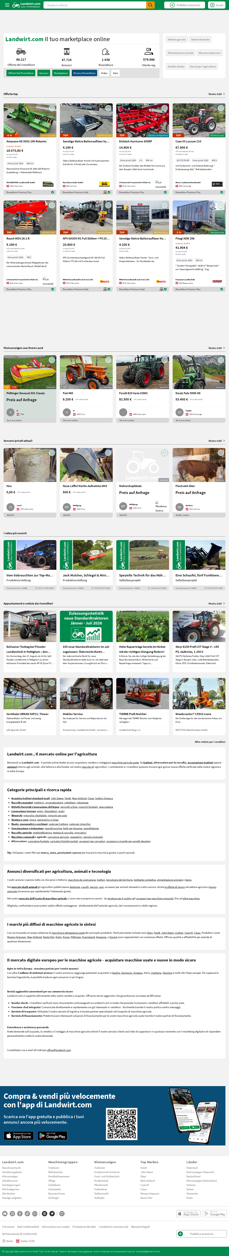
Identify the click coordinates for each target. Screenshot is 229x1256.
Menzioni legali (140, 1227)
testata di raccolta (63, 832)
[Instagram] (12, 1213)
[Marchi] (52, 1213)
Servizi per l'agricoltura (203, 66)
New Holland (79, 798)
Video (104, 73)
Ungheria (156, 973)
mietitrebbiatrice (42, 832)
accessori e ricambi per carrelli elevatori (128, 841)
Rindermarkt (101, 1180)
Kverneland (88, 937)
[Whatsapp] (34, 1213)
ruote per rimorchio (80, 824)
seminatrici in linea (48, 819)
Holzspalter (54, 1189)
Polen (189, 1197)
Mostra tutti (215, 94)
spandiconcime (53, 828)
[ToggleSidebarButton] (7, 5)
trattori (101, 880)
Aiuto (9, 1241)
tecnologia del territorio (119, 880)
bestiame (75, 887)
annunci (43, 73)
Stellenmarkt (101, 1193)
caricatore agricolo (58, 837)
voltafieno (69, 802)
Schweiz (191, 1185)
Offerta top (11, 94)
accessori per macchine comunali (154, 898)
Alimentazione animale (180, 53)
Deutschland (193, 1176)
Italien (190, 1189)
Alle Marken (8, 1193)
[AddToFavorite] (51, 108)
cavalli (85, 887)
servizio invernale (93, 837)
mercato (86, 766)
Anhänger (53, 1197)
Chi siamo (8, 1227)
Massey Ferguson (16, 937)
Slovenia (167, 973)
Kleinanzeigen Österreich (200, 1172)
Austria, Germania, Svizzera (127, 973)
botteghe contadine (145, 880)
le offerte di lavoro (175, 887)
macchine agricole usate (125, 762)
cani (101, 887)
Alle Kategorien (10, 1189)
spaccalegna (106, 807)
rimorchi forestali (88, 807)
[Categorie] (44, 1213)
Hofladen (99, 1197)
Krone (66, 937)
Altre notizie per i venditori (210, 741)
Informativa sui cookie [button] (56, 1227)
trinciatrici (80, 832)
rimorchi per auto (57, 815)
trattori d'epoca (104, 798)
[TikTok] (27, 1213)
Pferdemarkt (101, 1185)
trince (33, 819)
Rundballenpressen (59, 1176)
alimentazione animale (170, 880)
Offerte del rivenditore (20, 73)
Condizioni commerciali (113, 1227)
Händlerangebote (12, 1172)
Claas (91, 798)
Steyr (150, 932)
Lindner (179, 932)
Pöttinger (76, 937)
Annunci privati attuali (18, 441)
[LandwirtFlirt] (62, 1213)
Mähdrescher (55, 1172)
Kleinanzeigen (10, 1176)
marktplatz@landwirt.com (148, 1251)
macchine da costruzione (82, 880)
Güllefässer (54, 1185)
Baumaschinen (56, 1193)
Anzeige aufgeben (12, 1197)
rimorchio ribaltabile (35, 815)
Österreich (192, 1167)
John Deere (57, 798)
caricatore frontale (38, 841)
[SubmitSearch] (150, 5)
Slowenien (192, 1193)
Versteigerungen (11, 1185)
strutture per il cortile (119, 898)
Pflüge (51, 1180)
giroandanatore (54, 802)
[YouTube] (5, 1213)
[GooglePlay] (52, 1135)
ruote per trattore (58, 824)
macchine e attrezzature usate (68, 932)
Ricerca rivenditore (84, 73)
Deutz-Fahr (146, 1197)
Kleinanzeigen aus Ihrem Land (23, 348)
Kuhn (59, 937)
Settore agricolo (177, 39)
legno (188, 880)
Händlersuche (10, 1180)
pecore (94, 887)
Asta (115, 73)
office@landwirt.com (59, 1050)
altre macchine (191, 898)
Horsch (113, 937)
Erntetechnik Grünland (106, 1172)
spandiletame (91, 828)
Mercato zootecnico (210, 53)
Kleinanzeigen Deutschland (201, 1180)
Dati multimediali (28, 1227)
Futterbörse (100, 1189)
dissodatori (51, 811)
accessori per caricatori (92, 841)
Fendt (68, 798)
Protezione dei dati (84, 1227)
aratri (61, 811)
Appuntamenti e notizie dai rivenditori (28, 603)
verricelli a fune (68, 807)
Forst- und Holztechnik (106, 1176)
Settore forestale (200, 39)
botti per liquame (72, 828)
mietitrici (39, 802)
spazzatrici (76, 837)
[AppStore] (19, 1135)
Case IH (188, 932)
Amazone (101, 937)
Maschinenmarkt (11, 1167)
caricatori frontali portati (64, 841)
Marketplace (61, 73)
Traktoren (53, 1167)
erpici (40, 811)
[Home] (26, 5)
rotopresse (82, 802)
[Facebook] (20, 1213)
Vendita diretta (176, 66)
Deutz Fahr (48, 937)
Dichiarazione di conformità (19, 1234)
